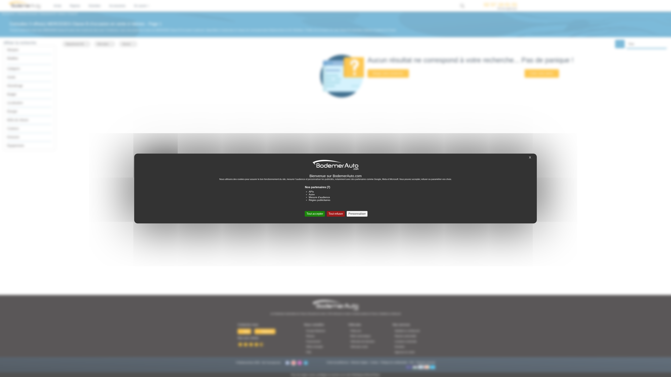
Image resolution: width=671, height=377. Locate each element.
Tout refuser (336, 213)
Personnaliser (357, 213)
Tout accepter (314, 213)
